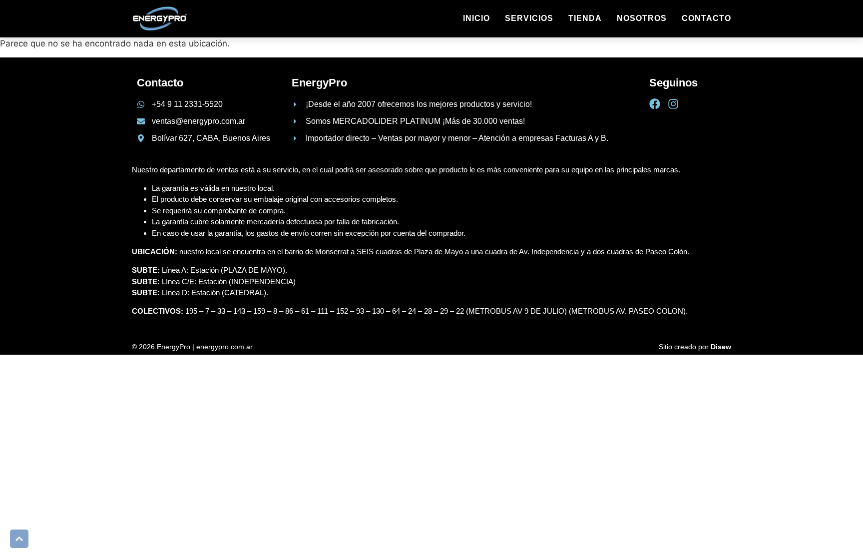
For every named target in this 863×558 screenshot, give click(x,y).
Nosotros (642, 18)
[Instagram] (673, 103)
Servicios (529, 18)
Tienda (585, 18)
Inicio (476, 18)
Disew (721, 347)
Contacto (706, 18)
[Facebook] (654, 103)
